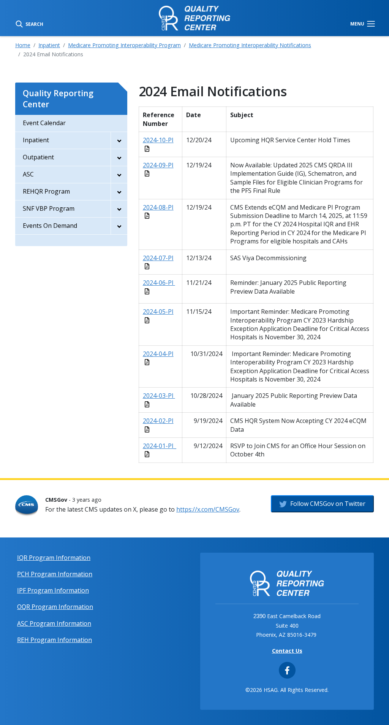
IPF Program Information (53, 590)
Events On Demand (50, 225)
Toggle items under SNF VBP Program (119, 208)
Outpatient (38, 157)
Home (22, 45)
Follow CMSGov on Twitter (327, 503)
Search (33, 24)
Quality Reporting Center (58, 98)
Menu (357, 24)
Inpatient (49, 45)
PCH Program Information (54, 574)
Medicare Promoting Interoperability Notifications (250, 45)
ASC (28, 174)
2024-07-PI (158, 258)
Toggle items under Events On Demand (119, 226)
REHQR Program (46, 191)
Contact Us (287, 650)
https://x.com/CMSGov (207, 509)
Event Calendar (44, 123)
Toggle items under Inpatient (119, 140)
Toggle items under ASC (119, 174)
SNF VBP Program (48, 208)
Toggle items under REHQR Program (119, 191)
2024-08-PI (158, 207)
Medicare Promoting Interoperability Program (124, 45)
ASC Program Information (54, 623)
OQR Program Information (55, 607)
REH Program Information (54, 640)
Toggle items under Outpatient (119, 157)
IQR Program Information (53, 557)
